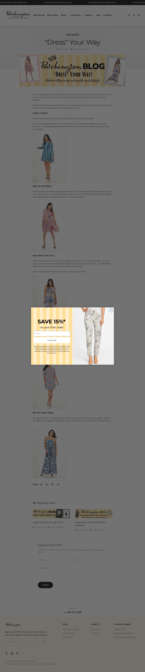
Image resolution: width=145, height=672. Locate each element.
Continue (51, 340)
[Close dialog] (111, 310)
